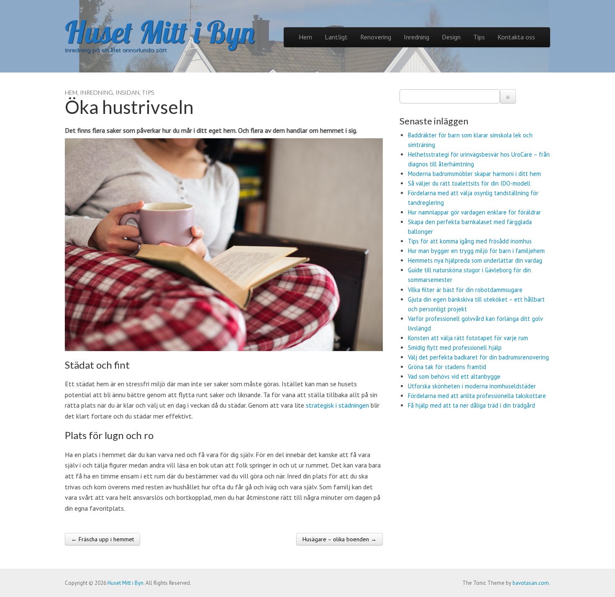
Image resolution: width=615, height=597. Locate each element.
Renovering (375, 37)
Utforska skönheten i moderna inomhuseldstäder (472, 386)
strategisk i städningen (337, 405)
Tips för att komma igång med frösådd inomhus (470, 241)
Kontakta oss (516, 37)
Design (451, 37)
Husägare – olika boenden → (339, 539)
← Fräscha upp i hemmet (102, 539)
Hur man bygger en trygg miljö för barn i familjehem (476, 251)
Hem (305, 37)
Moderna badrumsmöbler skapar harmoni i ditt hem (474, 174)
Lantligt (336, 37)
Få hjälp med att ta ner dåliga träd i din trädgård (471, 405)
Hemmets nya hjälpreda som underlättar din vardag (475, 260)
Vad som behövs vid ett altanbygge (454, 376)
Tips (479, 37)
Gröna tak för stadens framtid (447, 367)
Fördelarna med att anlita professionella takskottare (477, 396)
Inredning (416, 37)
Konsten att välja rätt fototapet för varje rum (468, 338)
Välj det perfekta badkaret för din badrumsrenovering (478, 357)
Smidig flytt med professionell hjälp (455, 347)
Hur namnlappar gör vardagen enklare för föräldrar (474, 212)
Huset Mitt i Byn (160, 32)
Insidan (127, 92)
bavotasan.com (530, 583)
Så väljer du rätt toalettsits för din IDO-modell (469, 183)
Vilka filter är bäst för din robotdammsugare (465, 290)
